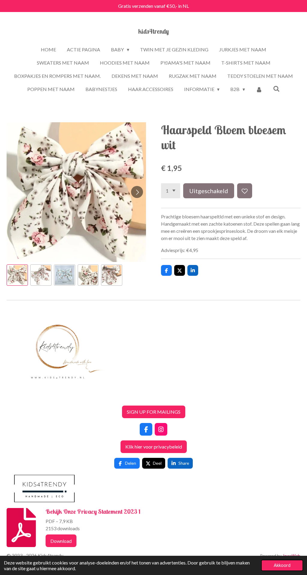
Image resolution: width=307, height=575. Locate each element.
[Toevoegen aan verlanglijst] (244, 190)
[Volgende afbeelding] (137, 192)
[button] (17, 275)
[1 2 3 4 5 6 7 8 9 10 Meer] (170, 190)
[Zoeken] (276, 88)
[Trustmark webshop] (11, 397)
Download (61, 541)
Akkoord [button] (282, 565)
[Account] (259, 89)
